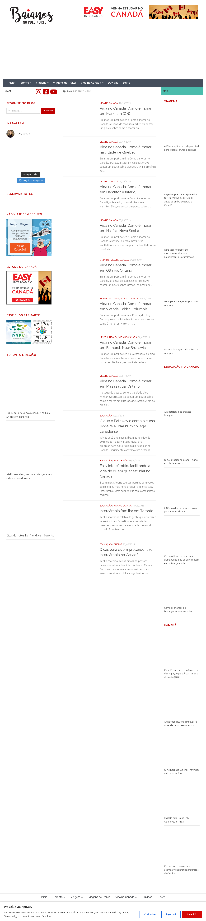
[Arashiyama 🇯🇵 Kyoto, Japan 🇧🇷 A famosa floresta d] (18, 162)
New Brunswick (108, 337)
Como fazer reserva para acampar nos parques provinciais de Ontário (181, 870)
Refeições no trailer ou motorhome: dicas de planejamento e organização (179, 253)
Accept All (192, 914)
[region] (103, 911)
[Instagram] (38, 92)
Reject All (171, 914)
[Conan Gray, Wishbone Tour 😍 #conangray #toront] (18, 148)
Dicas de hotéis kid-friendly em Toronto (30, 535)
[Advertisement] (103, 54)
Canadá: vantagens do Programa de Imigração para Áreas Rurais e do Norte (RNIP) (181, 674)
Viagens (41, 82)
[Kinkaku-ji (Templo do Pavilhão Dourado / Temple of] (43, 162)
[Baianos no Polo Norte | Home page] (32, 15)
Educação (106, 415)
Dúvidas (113, 82)
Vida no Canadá (91, 82)
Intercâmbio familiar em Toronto (126, 511)
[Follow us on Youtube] (53, 92)
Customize (149, 914)
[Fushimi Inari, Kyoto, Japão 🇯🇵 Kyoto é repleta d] (43, 148)
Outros (117, 544)
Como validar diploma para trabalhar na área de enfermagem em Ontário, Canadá (181, 560)
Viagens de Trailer (64, 82)
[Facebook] (46, 92)
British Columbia (109, 298)
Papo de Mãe (120, 460)
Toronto (24, 82)
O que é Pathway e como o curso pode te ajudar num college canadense (127, 426)
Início (11, 82)
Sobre (126, 82)
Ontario (104, 260)
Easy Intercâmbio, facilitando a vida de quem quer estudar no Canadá (125, 471)
